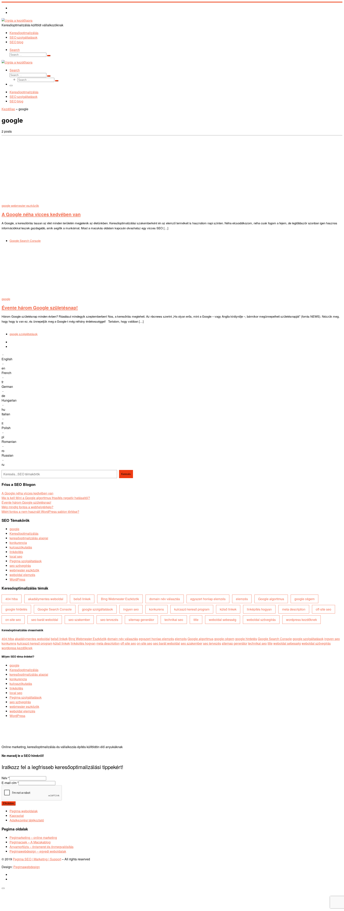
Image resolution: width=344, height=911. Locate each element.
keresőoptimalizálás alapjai (29, 538)
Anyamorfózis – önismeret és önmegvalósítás (41, 846)
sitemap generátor (141, 619)
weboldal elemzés (22, 574)
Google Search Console (55, 609)
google (14, 529)
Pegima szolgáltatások (26, 561)
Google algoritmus (271, 599)
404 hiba (11, 599)
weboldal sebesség (222, 619)
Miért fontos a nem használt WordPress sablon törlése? (40, 511)
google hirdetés (16, 609)
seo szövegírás (20, 565)
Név (5, 778)
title (196, 619)
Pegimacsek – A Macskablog (30, 842)
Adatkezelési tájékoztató (27, 820)
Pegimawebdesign (26, 867)
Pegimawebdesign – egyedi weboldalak (38, 851)
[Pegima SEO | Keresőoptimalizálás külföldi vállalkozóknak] (17, 20)
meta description (293, 609)
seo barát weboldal (44, 619)
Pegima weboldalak (24, 811)
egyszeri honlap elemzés (208, 599)
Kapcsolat (17, 815)
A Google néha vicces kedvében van (41, 214)
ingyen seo (131, 609)
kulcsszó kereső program (191, 609)
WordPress (17, 579)
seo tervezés (109, 619)
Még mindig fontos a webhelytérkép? (27, 507)
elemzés (242, 599)
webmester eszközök (24, 570)
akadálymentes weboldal (45, 599)
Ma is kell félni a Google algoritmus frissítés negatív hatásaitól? (46, 497)
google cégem (304, 599)
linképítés (16, 552)
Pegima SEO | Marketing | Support (37, 859)
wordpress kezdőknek (301, 619)
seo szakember (79, 619)
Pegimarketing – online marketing (33, 837)
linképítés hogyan (259, 609)
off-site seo (323, 609)
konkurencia (18, 542)
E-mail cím (10, 782)
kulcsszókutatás (21, 547)
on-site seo (13, 619)
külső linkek (228, 609)
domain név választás (164, 599)
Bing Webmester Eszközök (120, 599)
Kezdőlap (8, 109)
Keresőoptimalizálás (24, 533)
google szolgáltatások (97, 609)
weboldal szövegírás (261, 619)
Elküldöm (8, 803)
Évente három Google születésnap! (40, 307)
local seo (16, 556)
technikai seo (173, 619)
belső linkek (82, 599)
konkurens (156, 609)
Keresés (126, 474)
